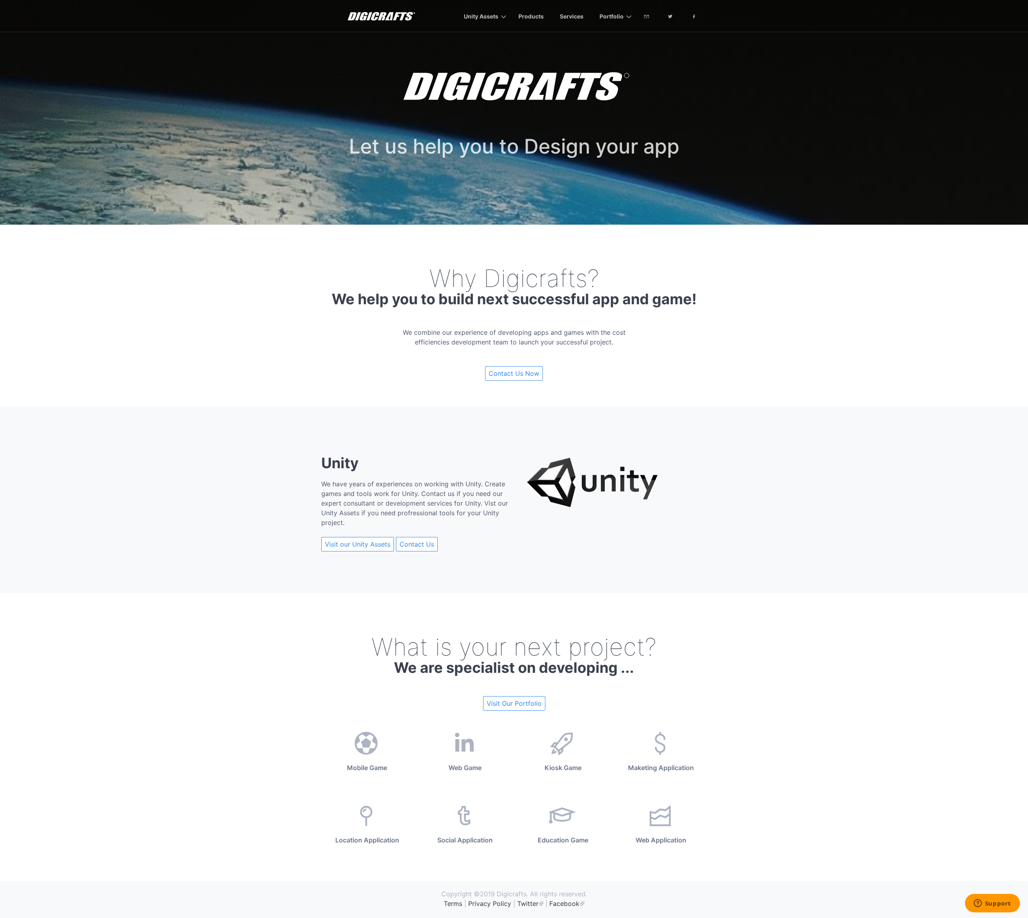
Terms (453, 904)
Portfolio (612, 16)
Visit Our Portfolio (514, 703)
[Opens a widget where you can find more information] (992, 904)
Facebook (564, 904)
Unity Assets (481, 16)
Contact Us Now (514, 373)
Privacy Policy (489, 904)
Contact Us (417, 544)
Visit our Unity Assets (357, 544)
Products (531, 16)
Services (571, 16)
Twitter (527, 904)
